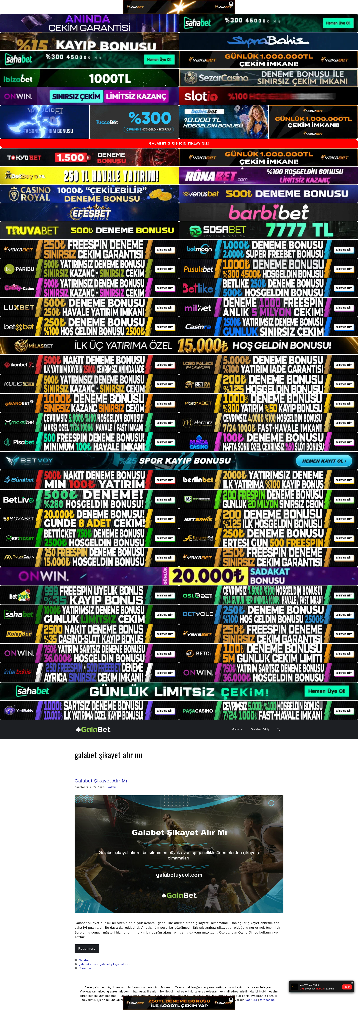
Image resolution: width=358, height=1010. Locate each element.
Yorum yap (86, 968)
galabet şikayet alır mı (115, 964)
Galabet (237, 729)
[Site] (89, 249)
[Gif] (179, 345)
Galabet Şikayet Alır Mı (101, 780)
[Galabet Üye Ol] (93, 729)
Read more (86, 948)
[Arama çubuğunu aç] (278, 729)
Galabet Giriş (260, 729)
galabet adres (88, 964)
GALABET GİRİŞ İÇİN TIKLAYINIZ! (179, 143)
